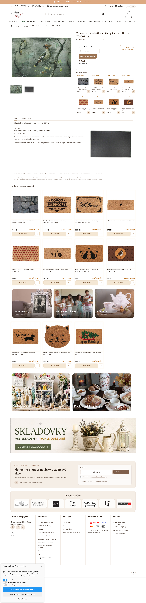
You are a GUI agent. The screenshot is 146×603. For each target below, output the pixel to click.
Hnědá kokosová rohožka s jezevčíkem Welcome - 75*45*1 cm (23, 353)
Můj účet (67, 516)
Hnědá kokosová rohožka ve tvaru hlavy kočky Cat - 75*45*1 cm (57, 353)
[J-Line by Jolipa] (56, 503)
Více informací (22, 599)
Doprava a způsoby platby (46, 522)
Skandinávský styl (53, 173)
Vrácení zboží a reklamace (46, 536)
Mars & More (98, 40)
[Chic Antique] (39, 503)
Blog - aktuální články (44, 558)
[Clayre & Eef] (22, 503)
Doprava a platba (26, 119)
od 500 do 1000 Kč (64, 173)
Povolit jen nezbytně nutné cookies (22, 594)
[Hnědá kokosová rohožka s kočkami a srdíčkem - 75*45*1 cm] (89, 253)
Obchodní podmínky (44, 526)
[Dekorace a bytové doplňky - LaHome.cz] (17, 14)
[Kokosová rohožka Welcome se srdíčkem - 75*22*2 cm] (57, 253)
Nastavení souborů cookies (71, 533)
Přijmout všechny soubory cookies (22, 589)
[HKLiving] (107, 503)
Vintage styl (43, 173)
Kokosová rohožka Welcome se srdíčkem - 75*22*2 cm (56, 270)
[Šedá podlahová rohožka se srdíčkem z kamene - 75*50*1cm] (25, 204)
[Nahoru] (133, 573)
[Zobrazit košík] (129, 12)
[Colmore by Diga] (124, 503)
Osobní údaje (67, 529)
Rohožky (26, 26)
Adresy (65, 526)
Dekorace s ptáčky (85, 173)
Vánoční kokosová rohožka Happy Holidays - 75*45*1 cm (88, 353)
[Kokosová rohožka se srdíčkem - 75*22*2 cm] (121, 204)
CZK (128, 6)
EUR (133, 6)
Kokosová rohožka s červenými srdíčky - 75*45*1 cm (23, 270)
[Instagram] (12, 527)
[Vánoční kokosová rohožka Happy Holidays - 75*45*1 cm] (89, 336)
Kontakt (40, 529)
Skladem (35, 173)
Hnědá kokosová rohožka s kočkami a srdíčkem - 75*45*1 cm (86, 270)
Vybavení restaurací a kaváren (47, 539)
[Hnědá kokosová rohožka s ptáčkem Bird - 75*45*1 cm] (121, 253)
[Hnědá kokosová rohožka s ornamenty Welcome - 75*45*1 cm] (57, 204)
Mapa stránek (42, 551)
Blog (39, 554)
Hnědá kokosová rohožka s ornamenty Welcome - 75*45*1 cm (54, 222)
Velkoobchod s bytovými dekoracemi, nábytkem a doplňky (45, 545)
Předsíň (18, 26)
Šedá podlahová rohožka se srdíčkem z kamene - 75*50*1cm (23, 222)
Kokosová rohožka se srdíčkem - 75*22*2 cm (120, 221)
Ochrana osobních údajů (46, 532)
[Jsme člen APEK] (12, 534)
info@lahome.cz (120, 533)
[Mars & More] (73, 503)
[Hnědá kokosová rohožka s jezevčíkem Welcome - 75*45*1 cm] (25, 336)
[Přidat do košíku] (88, 91)
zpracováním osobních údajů (98, 477)
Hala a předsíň (75, 173)
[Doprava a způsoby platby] (98, 525)
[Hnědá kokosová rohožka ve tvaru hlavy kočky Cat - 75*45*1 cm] (57, 336)
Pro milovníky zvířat (97, 173)
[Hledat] (103, 14)
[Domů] (12, 26)
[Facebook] (18, 527)
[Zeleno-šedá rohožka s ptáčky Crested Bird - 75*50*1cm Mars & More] (16, 89)
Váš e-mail (83, 468)
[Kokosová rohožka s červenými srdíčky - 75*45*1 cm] (25, 253)
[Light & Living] (90, 503)
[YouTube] (23, 527)
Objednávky (67, 522)
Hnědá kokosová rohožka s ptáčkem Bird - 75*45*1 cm (119, 270)
